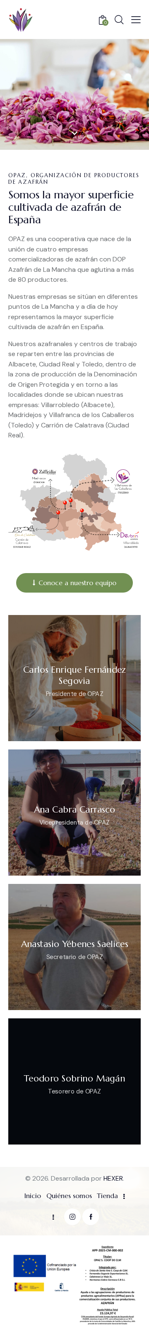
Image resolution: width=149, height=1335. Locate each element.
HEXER (113, 1178)
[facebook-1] (90, 1216)
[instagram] (72, 1216)
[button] (136, 19)
